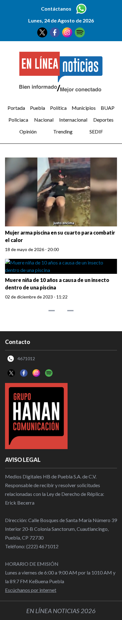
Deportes (103, 120)
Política (58, 108)
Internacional (73, 120)
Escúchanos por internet (30, 590)
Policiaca (18, 120)
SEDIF (96, 131)
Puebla (37, 108)
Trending (63, 131)
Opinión (28, 131)
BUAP (107, 108)
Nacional (43, 120)
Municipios (84, 108)
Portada (16, 108)
